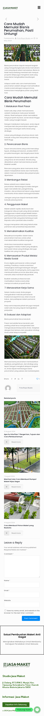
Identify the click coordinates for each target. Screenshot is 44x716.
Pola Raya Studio (23, 38)
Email (7, 590)
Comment (9, 554)
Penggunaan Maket (17, 204)
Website (7, 600)
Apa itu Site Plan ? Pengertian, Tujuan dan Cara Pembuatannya (22, 435)
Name (7, 580)
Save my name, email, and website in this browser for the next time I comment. (22, 611)
